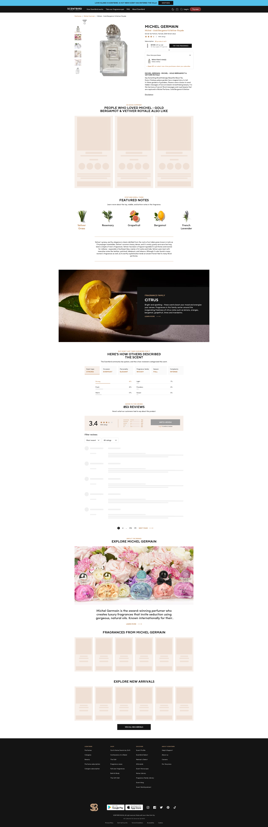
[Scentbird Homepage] (74, 9)
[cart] (177, 9)
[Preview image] (78, 29)
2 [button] (122, 528)
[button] (95, 9)
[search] (181, 9)
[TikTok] (174, 807)
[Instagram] (148, 807)
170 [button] (130, 528)
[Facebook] (154, 807)
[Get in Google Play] (115, 807)
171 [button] (135, 528)
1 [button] (118, 528)
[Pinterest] (168, 807)
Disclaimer (149, 94)
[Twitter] (161, 807)
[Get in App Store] (134, 807)
